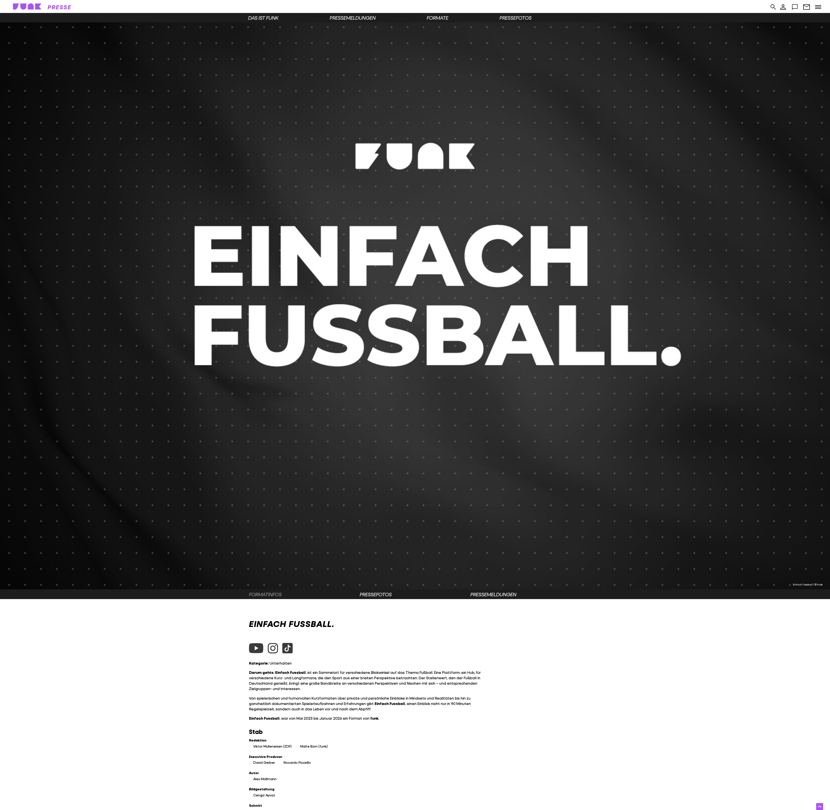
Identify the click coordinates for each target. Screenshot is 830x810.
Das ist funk (263, 18)
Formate (437, 18)
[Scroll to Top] (819, 806)
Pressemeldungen (353, 18)
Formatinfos (265, 594)
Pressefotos (516, 18)
